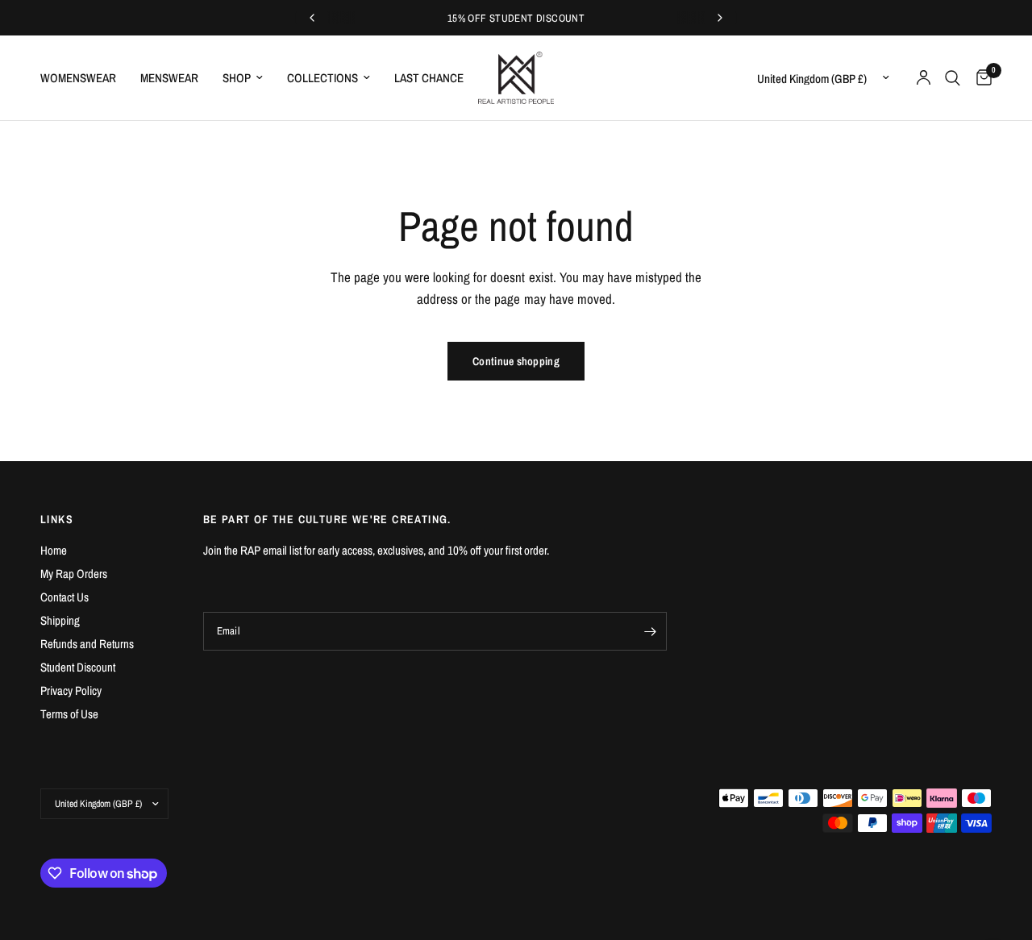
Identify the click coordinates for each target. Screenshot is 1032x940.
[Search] (952, 77)
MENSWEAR (169, 77)
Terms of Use (69, 713)
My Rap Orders (73, 573)
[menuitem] (84, 78)
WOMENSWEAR (78, 77)
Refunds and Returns (87, 643)
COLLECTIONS (322, 77)
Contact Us (64, 597)
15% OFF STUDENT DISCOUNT (516, 18)
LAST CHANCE (429, 77)
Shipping (60, 620)
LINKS (56, 519)
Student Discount (77, 667)
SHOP (237, 77)
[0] (980, 77)
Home (53, 550)
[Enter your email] (651, 631)
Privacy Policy (71, 690)
